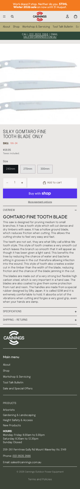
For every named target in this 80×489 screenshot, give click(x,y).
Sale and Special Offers (18, 388)
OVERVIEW (9, 210)
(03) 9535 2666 (38, 34)
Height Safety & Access (18, 420)
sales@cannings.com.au (40, 37)
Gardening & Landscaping (19, 415)
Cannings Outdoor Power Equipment (44, 472)
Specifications (12, 311)
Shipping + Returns (15, 320)
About (6, 26)
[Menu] (4, 16)
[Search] (12, 16)
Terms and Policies (40, 479)
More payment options (40, 202)
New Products (12, 425)
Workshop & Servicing (36, 26)
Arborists (9, 410)
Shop (16, 26)
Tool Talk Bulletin (63, 26)
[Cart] (75, 16)
